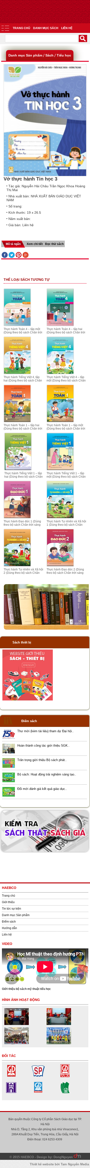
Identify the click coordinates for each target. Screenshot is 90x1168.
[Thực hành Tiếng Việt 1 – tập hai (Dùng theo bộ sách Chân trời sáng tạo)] (18, 469)
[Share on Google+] (25, 255)
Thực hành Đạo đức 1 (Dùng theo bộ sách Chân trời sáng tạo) (22, 525)
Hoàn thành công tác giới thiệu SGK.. (43, 745)
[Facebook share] (4, 255)
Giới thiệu (8, 902)
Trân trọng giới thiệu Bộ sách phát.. (42, 760)
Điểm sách (9, 921)
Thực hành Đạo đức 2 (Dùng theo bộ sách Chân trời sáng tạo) (65, 573)
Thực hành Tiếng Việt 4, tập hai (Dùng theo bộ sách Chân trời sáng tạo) (23, 380)
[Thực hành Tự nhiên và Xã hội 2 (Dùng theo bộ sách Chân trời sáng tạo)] (17, 565)
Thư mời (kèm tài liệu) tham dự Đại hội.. (45, 731)
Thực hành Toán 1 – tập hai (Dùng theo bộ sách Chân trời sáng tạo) (23, 429)
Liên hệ (66, 28)
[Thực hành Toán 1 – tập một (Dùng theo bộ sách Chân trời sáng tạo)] (60, 421)
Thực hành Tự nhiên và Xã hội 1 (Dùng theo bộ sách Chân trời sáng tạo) (66, 525)
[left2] (27, 699)
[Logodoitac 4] (38, 1093)
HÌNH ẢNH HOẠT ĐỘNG (21, 1000)
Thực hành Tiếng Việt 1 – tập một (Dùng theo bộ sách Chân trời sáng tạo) (66, 477)
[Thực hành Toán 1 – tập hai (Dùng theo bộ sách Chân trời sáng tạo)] (17, 421)
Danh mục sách (45, 28)
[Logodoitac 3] (65, 1093)
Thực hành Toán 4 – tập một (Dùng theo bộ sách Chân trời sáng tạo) (23, 332)
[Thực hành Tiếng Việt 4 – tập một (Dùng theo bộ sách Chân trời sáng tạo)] (60, 373)
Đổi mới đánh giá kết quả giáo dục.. (42, 789)
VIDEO (7, 944)
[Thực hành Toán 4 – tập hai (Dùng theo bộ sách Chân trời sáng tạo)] (60, 325)
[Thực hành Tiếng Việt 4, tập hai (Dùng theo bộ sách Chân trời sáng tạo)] (17, 373)
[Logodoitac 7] (65, 1076)
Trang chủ (21, 28)
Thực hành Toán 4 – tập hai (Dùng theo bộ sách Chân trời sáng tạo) (66, 332)
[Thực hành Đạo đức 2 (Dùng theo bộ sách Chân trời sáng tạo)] (60, 565)
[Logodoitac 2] (38, 1076)
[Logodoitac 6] (11, 1093)
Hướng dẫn (9, 928)
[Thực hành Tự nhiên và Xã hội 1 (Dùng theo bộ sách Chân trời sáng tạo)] (60, 517)
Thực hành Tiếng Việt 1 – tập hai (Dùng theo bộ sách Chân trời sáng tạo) (23, 477)
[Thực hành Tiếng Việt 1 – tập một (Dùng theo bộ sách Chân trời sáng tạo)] (60, 469)
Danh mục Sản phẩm (16, 915)
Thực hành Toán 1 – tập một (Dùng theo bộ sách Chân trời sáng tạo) (66, 429)
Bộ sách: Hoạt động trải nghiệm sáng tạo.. (46, 774)
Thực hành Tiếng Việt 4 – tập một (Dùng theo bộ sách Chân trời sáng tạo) (66, 380)
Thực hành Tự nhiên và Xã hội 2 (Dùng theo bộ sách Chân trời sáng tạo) (23, 573)
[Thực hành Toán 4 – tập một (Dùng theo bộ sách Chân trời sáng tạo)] (17, 325)
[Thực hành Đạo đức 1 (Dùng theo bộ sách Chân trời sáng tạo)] (17, 517)
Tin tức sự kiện (11, 908)
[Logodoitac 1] (11, 1076)
